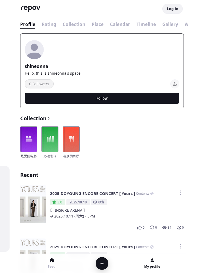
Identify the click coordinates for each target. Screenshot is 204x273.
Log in (172, 8)
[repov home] (30, 8)
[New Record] (102, 263)
